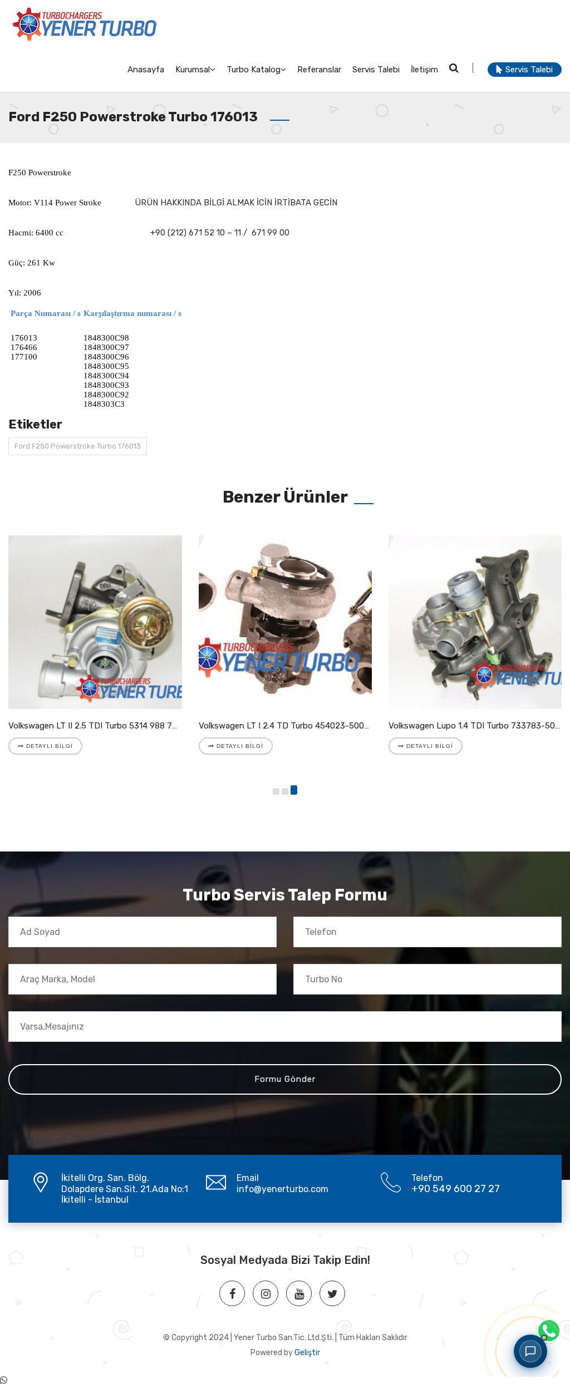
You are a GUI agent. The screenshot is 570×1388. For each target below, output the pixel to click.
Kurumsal (192, 70)
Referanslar (319, 70)
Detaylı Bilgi (48, 746)
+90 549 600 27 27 (455, 1189)
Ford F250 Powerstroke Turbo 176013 (77, 446)
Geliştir (307, 1352)
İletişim (424, 70)
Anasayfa (145, 70)
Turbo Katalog (254, 70)
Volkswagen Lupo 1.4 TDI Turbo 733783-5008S (479, 726)
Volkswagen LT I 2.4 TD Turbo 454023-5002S (286, 726)
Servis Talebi (376, 70)
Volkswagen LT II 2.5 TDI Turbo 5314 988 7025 (97, 726)
